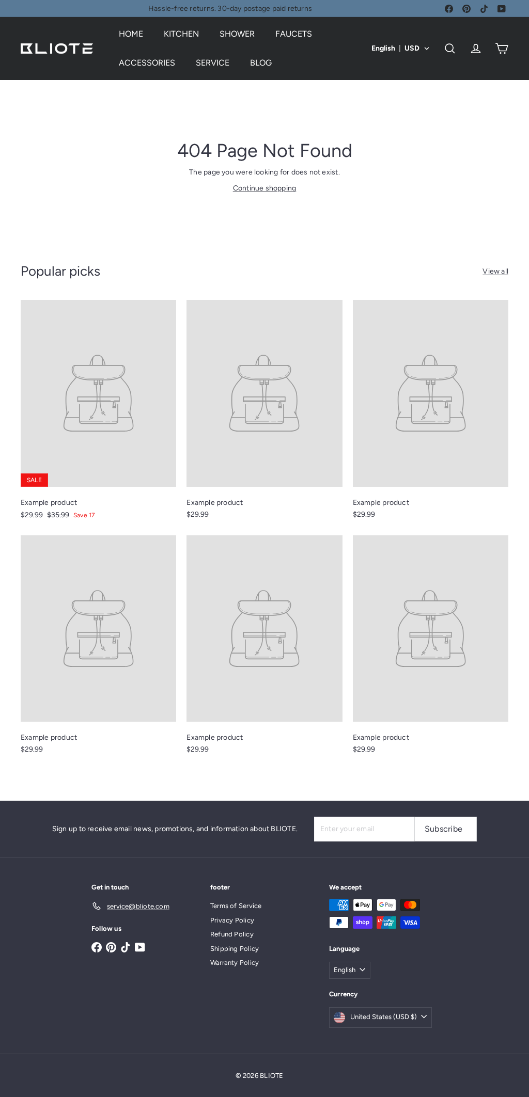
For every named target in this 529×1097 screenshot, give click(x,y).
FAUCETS (293, 34)
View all (495, 271)
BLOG (261, 63)
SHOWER (237, 34)
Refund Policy (232, 934)
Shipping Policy (234, 948)
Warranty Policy (234, 962)
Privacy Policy (232, 920)
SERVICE (212, 63)
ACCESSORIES (147, 63)
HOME (131, 34)
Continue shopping (265, 188)
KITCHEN (181, 34)
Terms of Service (235, 906)
